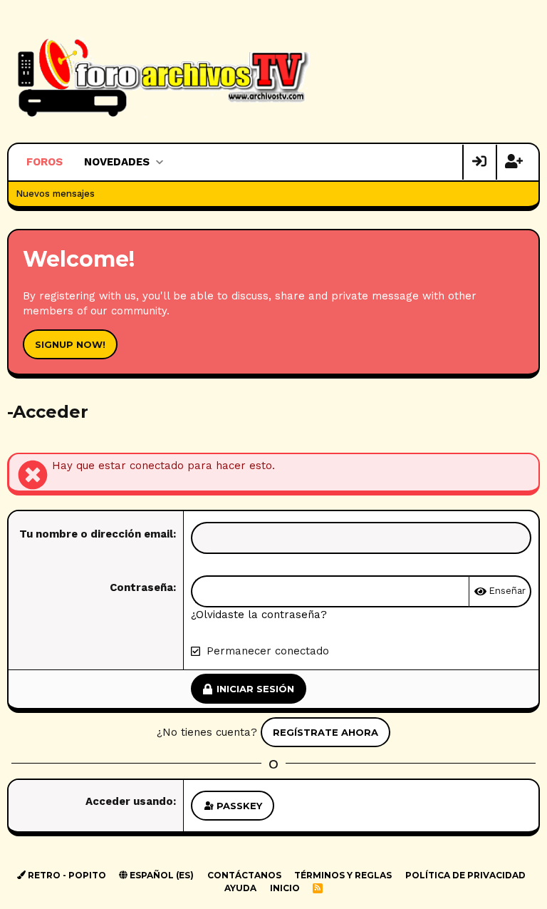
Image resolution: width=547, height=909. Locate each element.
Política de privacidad (465, 875)
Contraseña (141, 587)
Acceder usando (129, 801)
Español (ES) (160, 875)
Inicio (285, 888)
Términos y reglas (343, 875)
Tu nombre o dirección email (96, 534)
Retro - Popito (66, 875)
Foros (44, 161)
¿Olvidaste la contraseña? (259, 614)
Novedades (117, 161)
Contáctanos (244, 875)
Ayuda (240, 888)
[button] (159, 162)
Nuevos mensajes (55, 193)
